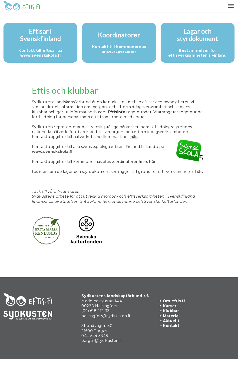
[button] (231, 6)
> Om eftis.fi (172, 301)
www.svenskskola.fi (52, 151)
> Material (169, 316)
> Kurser (168, 306)
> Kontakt (169, 325)
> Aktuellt (169, 321)
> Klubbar (169, 311)
